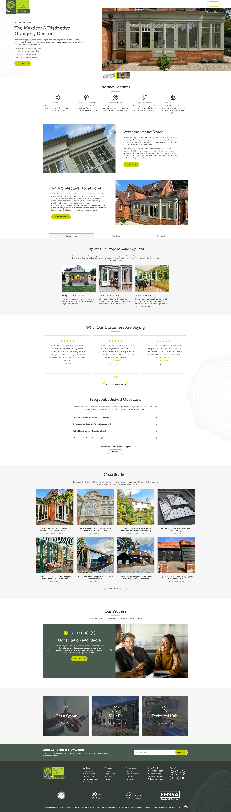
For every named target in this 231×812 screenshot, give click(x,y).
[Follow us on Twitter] (177, 772)
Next (111, 651)
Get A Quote (21, 63)
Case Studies (130, 779)
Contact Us (130, 164)
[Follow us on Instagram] (172, 778)
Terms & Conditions (88, 807)
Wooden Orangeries (89, 782)
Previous (48, 651)
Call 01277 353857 (198, 4)
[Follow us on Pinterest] (177, 778)
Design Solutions (110, 774)
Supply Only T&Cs (159, 807)
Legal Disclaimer (112, 807)
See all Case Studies (114, 588)
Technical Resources (132, 774)
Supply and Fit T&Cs (174, 807)
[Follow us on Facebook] (182, 772)
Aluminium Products (89, 774)
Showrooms (129, 776)
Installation (108, 771)
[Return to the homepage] (18, 7)
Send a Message (156, 774)
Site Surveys (108, 776)
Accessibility (148, 807)
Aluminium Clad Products (90, 779)
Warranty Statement (136, 807)
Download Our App (156, 779)
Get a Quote (213, 4)
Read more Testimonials (114, 384)
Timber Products (88, 771)
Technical (107, 779)
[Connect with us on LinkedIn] (172, 772)
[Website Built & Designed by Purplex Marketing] (186, 807)
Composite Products (89, 776)
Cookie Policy (100, 807)
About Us (129, 771)
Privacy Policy (123, 807)
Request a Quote (60, 216)
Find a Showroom (157, 776)
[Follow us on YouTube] (182, 778)
